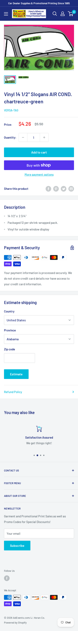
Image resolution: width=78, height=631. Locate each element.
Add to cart (39, 152)
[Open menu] (6, 14)
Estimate (16, 374)
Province (10, 330)
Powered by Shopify (15, 622)
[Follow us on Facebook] (7, 578)
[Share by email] (71, 189)
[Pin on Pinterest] (56, 189)
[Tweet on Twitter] (63, 189)
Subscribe (17, 545)
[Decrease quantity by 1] (23, 137)
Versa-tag (11, 110)
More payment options (39, 174)
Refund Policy (13, 392)
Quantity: (10, 137)
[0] (70, 13)
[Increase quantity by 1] (44, 137)
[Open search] (55, 13)
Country (9, 311)
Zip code (9, 349)
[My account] (63, 13)
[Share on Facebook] (48, 189)
